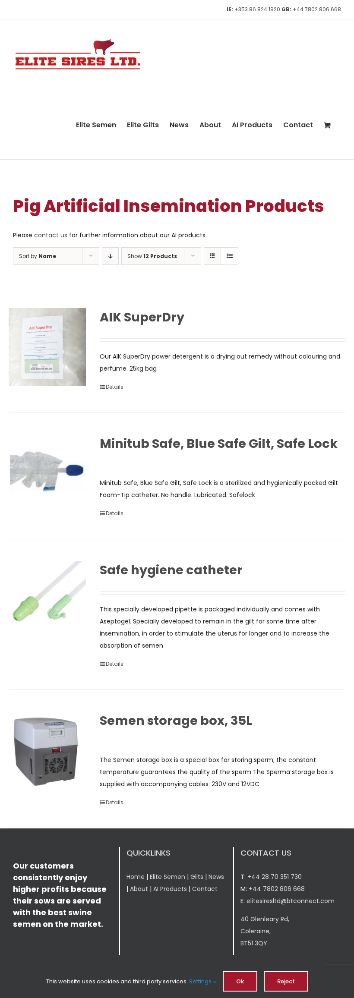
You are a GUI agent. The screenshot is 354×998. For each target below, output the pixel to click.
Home (135, 876)
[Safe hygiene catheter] (47, 599)
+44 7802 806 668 (317, 9)
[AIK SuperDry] (47, 346)
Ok (240, 981)
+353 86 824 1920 (257, 9)
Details (114, 386)
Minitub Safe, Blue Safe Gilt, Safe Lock (219, 443)
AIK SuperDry (142, 317)
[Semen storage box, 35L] (47, 750)
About (139, 889)
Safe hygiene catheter (171, 570)
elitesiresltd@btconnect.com (291, 901)
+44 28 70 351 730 (274, 876)
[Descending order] (110, 256)
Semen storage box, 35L (176, 720)
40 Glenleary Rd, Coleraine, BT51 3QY (264, 931)
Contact (205, 889)
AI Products (170, 889)
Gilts (196, 876)
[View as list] (229, 256)
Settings (201, 981)
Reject (286, 981)
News (216, 876)
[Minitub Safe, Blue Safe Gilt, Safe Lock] (47, 473)
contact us (50, 235)
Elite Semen (167, 876)
